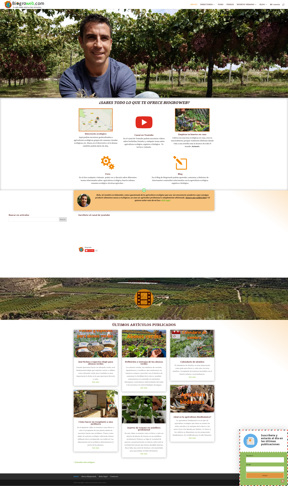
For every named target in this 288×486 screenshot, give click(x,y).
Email (248, 464)
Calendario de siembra (192, 361)
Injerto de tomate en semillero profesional (144, 428)
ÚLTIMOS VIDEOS (144, 281)
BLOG (262, 5)
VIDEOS (230, 5)
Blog (180, 174)
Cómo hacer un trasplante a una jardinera (96, 423)
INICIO (194, 5)
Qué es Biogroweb (88, 476)
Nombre (249, 455)
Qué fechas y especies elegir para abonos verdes (95, 362)
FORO (220, 5)
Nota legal (103, 476)
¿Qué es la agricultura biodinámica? (192, 417)
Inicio (76, 476)
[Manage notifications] (283, 481)
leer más (95, 382)
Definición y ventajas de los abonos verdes (144, 362)
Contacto (114, 476)
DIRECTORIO (206, 5)
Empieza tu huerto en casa (192, 134)
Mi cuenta (275, 5)
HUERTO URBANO (245, 5)
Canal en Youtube (144, 135)
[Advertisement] (247, 239)
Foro (107, 174)
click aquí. (165, 200)
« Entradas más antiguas (84, 462)
